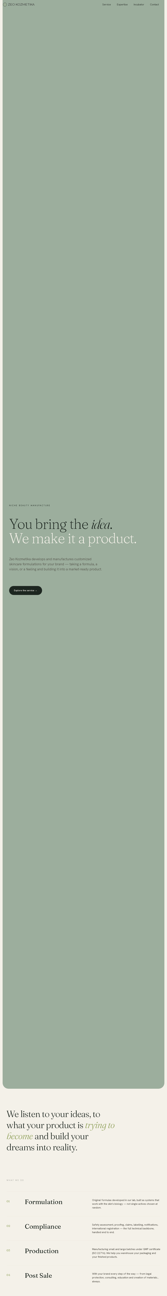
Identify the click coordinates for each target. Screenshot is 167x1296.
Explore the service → (25, 590)
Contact (154, 4)
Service (106, 4)
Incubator (139, 4)
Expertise (122, 4)
